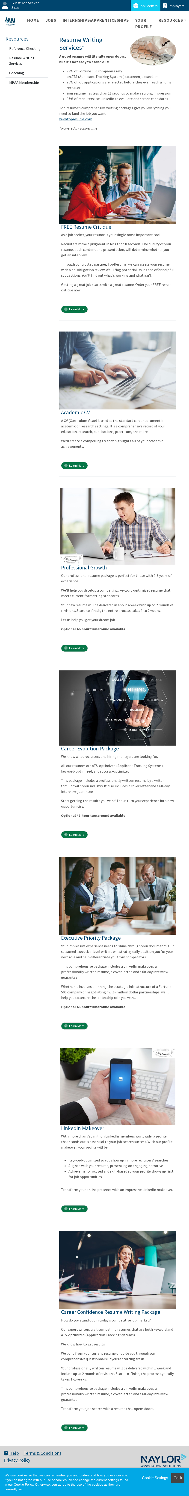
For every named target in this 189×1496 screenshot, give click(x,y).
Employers (175, 5)
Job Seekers (148, 5)
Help (14, 1453)
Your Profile (143, 23)
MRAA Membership (24, 82)
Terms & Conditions (42, 1453)
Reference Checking (25, 48)
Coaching (16, 73)
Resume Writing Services (22, 61)
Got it (178, 1478)
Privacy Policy (17, 1460)
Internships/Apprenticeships (96, 20)
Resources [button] (171, 20)
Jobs (51, 20)
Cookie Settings (155, 1478)
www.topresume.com (75, 119)
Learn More (76, 309)
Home (33, 20)
